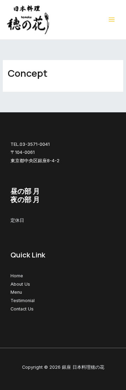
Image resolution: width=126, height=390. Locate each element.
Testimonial (22, 300)
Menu (16, 292)
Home (16, 275)
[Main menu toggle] (111, 20)
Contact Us (22, 309)
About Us (20, 284)
